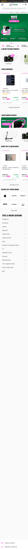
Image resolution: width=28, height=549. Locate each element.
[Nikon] (23, 204)
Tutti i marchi (14, 210)
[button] (1, 28)
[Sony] (23, 195)
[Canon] (14, 204)
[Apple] (5, 195)
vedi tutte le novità (14, 184)
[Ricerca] (25, 8)
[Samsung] (14, 195)
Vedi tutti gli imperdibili (14, 107)
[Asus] (5, 204)
